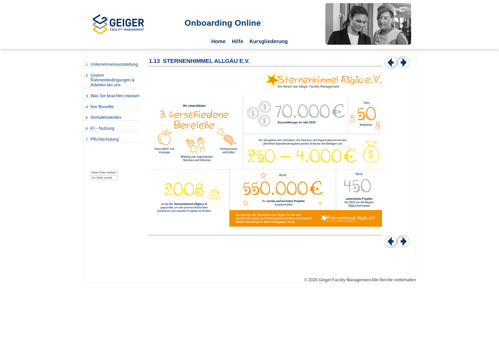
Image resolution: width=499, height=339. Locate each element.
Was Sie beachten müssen (115, 96)
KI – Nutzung (102, 128)
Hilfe (237, 41)
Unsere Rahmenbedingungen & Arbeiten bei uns (112, 80)
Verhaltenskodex (105, 117)
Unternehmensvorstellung (114, 64)
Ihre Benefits (102, 107)
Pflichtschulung (104, 139)
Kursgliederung (269, 41)
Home (218, 41)
